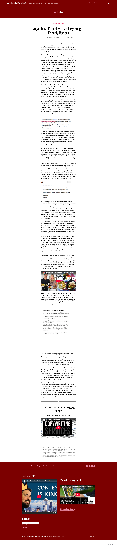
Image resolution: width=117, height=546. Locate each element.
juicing (72, 451)
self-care (70, 455)
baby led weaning (56, 448)
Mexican (60, 452)
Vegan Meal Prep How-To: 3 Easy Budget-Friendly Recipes (58, 30)
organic (59, 453)
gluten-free (45, 451)
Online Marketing (58, 23)
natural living (45, 453)
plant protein (69, 453)
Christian (66, 448)
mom (68, 452)
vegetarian (51, 456)
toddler (44, 456)
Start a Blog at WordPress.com (56, 536)
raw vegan (62, 455)
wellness (56, 456)
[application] (39, 496)
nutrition (55, 453)
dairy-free (45, 449)
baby (51, 448)
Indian (64, 451)
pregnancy (53, 455)
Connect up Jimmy (67, 509)
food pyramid (64, 449)
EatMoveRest (50, 449)
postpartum (47, 455)
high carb (57, 451)
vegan (47, 456)
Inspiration (68, 451)
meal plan (51, 452)
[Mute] (53, 513)
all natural (45, 448)
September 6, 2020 (60, 37)
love (43, 452)
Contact (101, 3)
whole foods (60, 456)
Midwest (64, 452)
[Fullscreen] (55, 513)
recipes (66, 455)
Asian (48, 448)
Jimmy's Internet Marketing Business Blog (17, 3)
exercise (55, 449)
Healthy (52, 451)
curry (74, 448)
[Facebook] (90, 466)
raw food (58, 455)
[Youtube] (87, 466)
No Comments (70, 37)
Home (80, 3)
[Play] (23, 513)
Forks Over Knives (71, 449)
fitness (58, 449)
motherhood (72, 452)
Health (49, 451)
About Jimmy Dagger (88, 3)
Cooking (71, 448)
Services (96, 3)
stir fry (74, 455)
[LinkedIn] (93, 466)
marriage (47, 452)
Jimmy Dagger (49, 37)
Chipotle (62, 448)
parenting (63, 453)
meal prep (56, 452)
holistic (60, 451)
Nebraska (51, 453)
